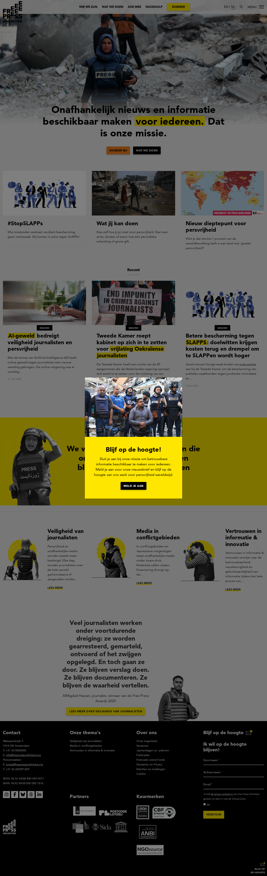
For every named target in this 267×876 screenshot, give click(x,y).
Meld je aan (133, 486)
